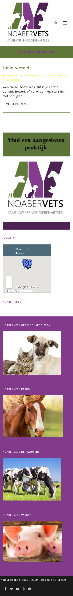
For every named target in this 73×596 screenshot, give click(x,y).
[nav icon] (65, 22)
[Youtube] (18, 589)
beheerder (11, 75)
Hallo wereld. (17, 67)
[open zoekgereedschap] (55, 23)
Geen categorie (58, 75)
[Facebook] (6, 589)
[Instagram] (24, 589)
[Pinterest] (29, 589)
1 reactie (13, 80)
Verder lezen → (17, 103)
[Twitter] (12, 589)
